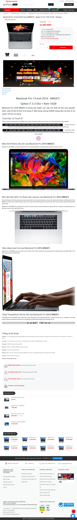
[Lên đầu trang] (74, 506)
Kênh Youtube (6, 479)
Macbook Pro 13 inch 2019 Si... (36, 437)
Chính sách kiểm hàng (45, 495)
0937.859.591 (12, 1)
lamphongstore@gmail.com (12, 514)
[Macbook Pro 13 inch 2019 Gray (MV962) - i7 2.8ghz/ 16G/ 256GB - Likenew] (24, 448)
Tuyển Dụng (24, 481)
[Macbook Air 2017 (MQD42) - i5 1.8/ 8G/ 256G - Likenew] (7, 408)
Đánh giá (4, 94)
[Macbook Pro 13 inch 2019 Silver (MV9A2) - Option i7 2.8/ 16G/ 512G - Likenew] (61, 448)
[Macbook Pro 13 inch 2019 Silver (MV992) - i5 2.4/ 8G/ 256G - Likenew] (6, 448)
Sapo (53, 518)
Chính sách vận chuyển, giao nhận (47, 489)
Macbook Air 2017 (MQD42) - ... (18, 405)
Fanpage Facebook (7, 482)
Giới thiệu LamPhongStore (9, 476)
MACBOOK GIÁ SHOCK (45, 9)
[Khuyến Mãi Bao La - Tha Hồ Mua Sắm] (38, 73)
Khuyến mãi (5, 92)
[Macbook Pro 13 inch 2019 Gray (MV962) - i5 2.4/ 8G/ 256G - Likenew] (43, 440)
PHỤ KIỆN (29, 10)
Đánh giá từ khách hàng (8, 484)
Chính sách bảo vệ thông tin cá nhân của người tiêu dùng (47, 475)
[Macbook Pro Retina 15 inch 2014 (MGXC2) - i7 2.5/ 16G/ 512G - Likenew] (7, 400)
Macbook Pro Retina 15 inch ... (18, 397)
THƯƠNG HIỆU (55, 9)
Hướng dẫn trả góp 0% (26, 473)
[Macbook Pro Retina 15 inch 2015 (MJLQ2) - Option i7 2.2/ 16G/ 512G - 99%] (7, 416)
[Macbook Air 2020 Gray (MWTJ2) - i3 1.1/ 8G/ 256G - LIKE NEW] (7, 424)
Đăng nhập (71, 10)
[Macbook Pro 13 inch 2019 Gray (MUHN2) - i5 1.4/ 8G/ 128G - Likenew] (6, 440)
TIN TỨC (36, 10)
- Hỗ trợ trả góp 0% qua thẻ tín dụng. (50, 38)
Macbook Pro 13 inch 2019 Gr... (18, 437)
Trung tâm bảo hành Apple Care (29, 479)
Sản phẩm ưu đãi (8, 393)
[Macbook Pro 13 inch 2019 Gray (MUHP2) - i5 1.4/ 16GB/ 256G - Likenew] (61, 440)
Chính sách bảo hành (44, 492)
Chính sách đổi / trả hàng (45, 481)
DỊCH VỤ (23, 10)
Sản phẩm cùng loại (9, 434)
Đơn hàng (62, 1)
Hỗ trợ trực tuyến (57, 458)
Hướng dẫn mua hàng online (28, 476)
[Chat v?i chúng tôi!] (73, 516)
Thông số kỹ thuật (6, 90)
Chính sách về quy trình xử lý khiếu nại (48, 486)
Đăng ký (65, 10)
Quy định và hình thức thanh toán (47, 479)
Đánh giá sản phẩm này (10, 19)
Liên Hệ (5, 487)
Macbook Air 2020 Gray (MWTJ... (18, 421)
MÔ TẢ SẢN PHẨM (6, 88)
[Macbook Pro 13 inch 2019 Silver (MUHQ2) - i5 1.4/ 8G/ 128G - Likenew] (24, 440)
